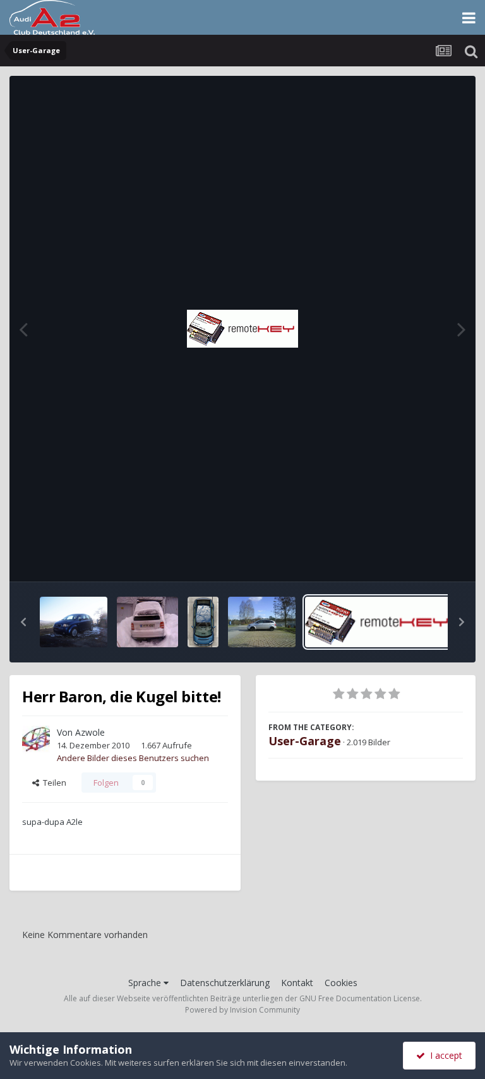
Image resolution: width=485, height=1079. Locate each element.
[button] (23, 622)
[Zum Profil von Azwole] (36, 739)
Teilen (52, 782)
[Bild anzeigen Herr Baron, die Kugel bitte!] (379, 622)
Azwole (90, 732)
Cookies (341, 983)
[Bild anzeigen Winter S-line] (262, 622)
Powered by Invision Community (242, 1009)
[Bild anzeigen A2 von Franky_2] (73, 622)
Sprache (146, 983)
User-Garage (304, 740)
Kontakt (297, 983)
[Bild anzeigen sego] (148, 622)
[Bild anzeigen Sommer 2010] (203, 622)
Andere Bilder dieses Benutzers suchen (133, 758)
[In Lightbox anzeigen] (242, 329)
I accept (443, 1055)
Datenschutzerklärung (225, 983)
